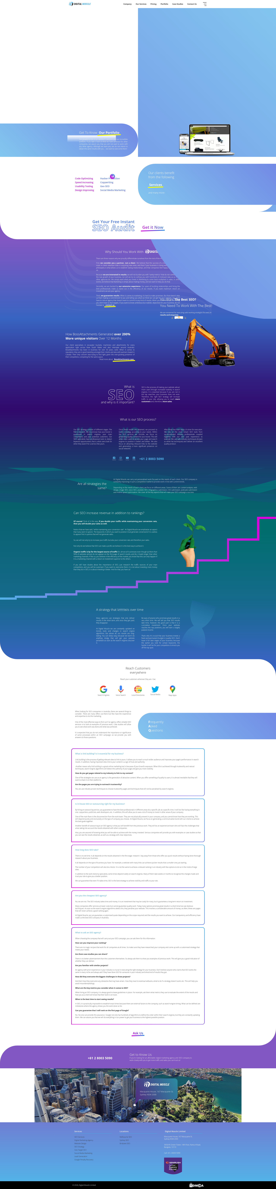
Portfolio (164, 4)
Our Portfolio (109, 132)
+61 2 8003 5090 (151, 459)
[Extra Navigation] (204, 4)
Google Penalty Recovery (83, 1159)
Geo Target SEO (80, 1150)
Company (127, 4)
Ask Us (138, 1033)
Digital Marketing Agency (83, 1140)
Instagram (121, 459)
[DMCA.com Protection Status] (197, 1185)
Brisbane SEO (125, 1143)
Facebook (114, 459)
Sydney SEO (124, 1140)
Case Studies (177, 4)
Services (155, 185)
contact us (109, 305)
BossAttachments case (124, 359)
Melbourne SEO (126, 1137)
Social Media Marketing (83, 1153)
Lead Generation (80, 1156)
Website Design (80, 1143)
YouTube (127, 459)
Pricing (153, 4)
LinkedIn (134, 459)
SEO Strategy (79, 1146)
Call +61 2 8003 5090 (172, 1153)
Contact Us (192, 4)
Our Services (141, 4)
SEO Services (79, 1137)
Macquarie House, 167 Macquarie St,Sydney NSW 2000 (178, 1137)
